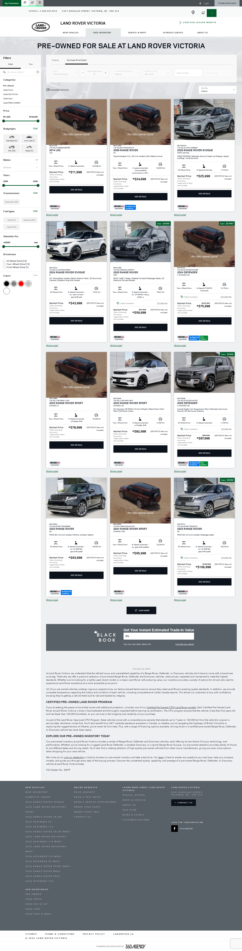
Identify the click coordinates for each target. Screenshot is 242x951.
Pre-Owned (8, 85)
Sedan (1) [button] (29, 150)
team (161, 757)
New (31, 64)
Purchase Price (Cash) (76, 60)
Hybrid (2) (11, 226)
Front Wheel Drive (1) (17, 267)
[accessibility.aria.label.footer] (136, 947)
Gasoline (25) (29, 220)
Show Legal (52, 215)
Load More (144, 610)
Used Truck (8, 90)
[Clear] (37, 72)
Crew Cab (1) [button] (29, 140)
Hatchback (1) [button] (11, 140)
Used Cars (7, 98)
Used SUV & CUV (10, 94)
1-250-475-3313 (48, 11)
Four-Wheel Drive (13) (18, 264)
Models (7, 167)
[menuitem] (71, 32)
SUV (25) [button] (11, 150)
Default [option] (204, 91)
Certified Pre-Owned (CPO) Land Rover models (171, 707)
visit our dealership (74, 757)
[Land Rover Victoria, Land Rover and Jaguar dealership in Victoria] (41, 27)
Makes (7, 160)
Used (10, 64)
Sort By (204, 88)
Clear (35, 128)
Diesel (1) (12, 220)
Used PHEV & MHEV (11, 103)
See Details (76, 189)
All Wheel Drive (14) (17, 261)
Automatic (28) (11, 201)
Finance (55, 60)
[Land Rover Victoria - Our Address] (193, 12)
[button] (11, 3)
